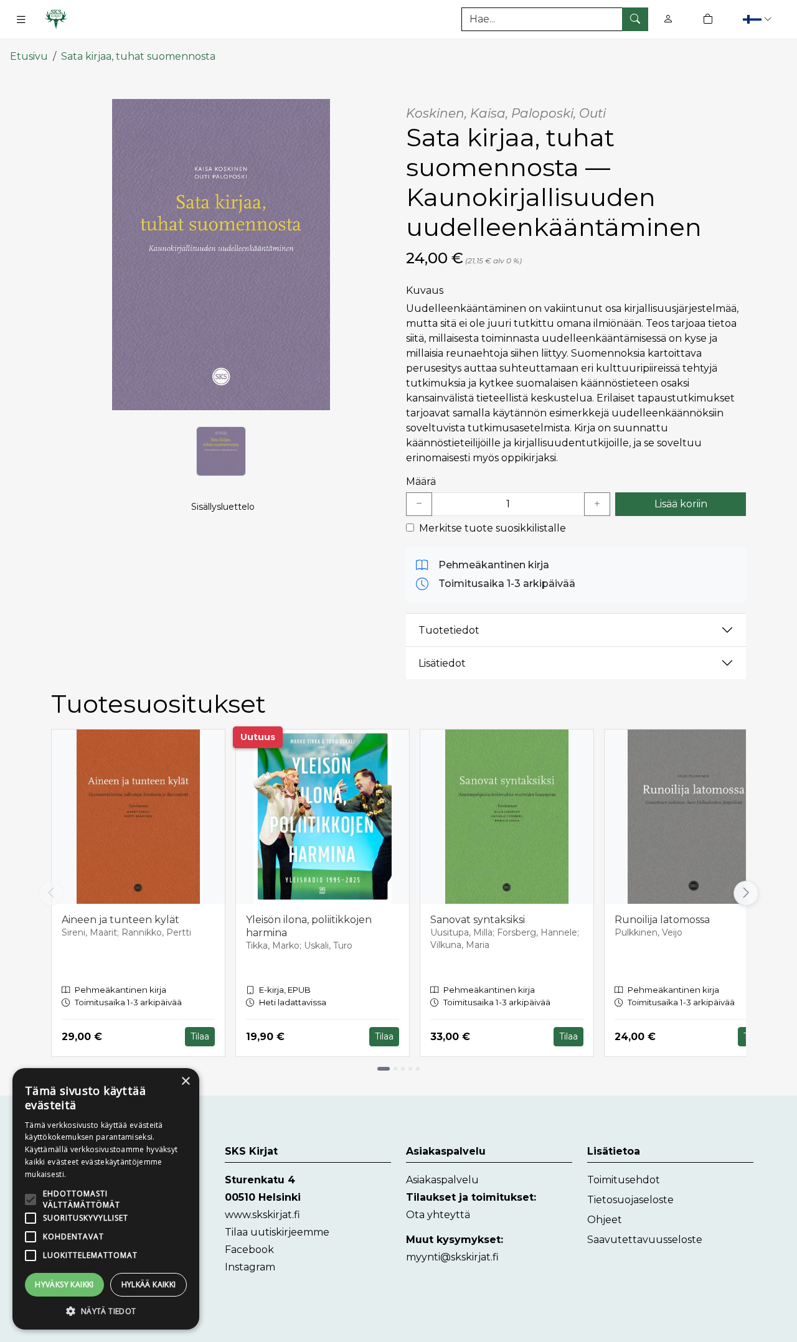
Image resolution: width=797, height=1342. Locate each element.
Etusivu (29, 56)
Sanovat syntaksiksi (477, 920)
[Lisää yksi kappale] (597, 504)
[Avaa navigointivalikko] (21, 19)
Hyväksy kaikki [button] (64, 1284)
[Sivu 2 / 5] (395, 1069)
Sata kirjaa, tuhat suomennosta (138, 56)
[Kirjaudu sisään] (668, 19)
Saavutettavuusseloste (644, 1240)
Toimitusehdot (623, 1180)
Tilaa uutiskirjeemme (277, 1232)
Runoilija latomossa (662, 920)
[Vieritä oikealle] (748, 893)
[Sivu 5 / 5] (418, 1069)
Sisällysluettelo (223, 506)
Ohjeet (604, 1220)
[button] (759, 19)
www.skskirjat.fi (262, 1215)
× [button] (185, 1081)
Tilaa (200, 1036)
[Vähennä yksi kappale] (419, 504)
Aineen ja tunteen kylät (120, 920)
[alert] (105, 1199)
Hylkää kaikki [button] (148, 1284)
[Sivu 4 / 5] (410, 1069)
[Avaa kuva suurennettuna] (221, 254)
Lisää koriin (680, 504)
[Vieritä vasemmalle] (51, 893)
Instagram (250, 1267)
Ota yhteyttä (438, 1215)
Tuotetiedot (448, 630)
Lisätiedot (442, 663)
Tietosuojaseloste (630, 1200)
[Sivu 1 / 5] (383, 1069)
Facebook (249, 1249)
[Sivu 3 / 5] (403, 1069)
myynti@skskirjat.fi (452, 1257)
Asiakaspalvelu (442, 1180)
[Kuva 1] (221, 451)
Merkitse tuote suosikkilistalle (492, 528)
